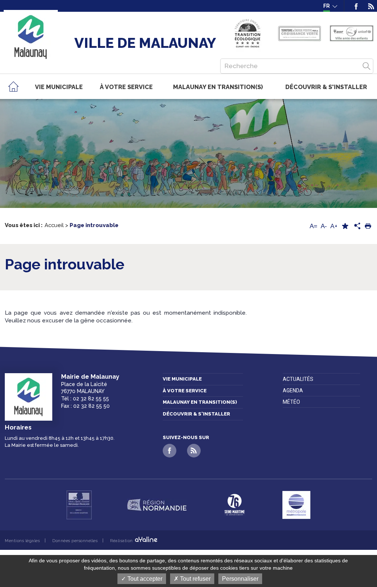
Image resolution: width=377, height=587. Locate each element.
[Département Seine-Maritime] (234, 505)
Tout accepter (144, 579)
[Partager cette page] (356, 226)
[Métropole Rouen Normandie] (296, 505)
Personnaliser (240, 579)
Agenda (293, 390)
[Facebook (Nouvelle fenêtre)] (356, 6)
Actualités (298, 379)
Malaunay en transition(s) (200, 402)
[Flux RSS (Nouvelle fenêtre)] (368, 6)
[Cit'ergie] (247, 33)
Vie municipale (182, 379)
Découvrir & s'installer (196, 414)
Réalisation (122, 540)
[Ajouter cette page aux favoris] (345, 226)
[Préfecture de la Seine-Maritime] (79, 505)
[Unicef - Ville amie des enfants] (351, 33)
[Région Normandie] (157, 505)
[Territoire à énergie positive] (299, 33)
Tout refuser (195, 579)
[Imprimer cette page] (367, 226)
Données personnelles (75, 540)
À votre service (185, 390)
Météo (291, 402)
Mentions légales (22, 540)
